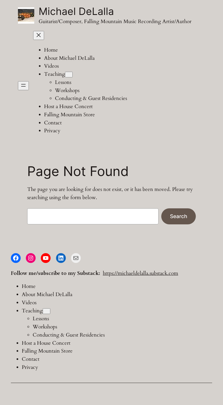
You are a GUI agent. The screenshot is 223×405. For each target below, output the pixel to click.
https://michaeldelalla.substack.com (140, 273)
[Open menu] (23, 85)
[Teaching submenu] (69, 74)
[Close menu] (38, 35)
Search (178, 216)
